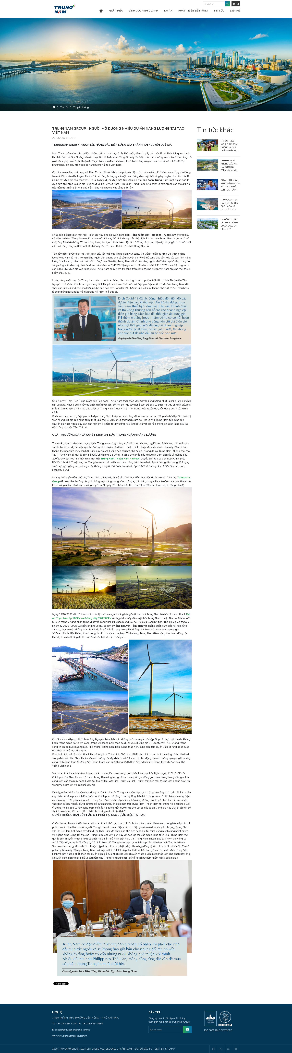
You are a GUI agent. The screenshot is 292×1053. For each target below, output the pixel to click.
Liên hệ (235, 10)
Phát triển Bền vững (193, 10)
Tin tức (219, 10)
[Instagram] (221, 1049)
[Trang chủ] (101, 13)
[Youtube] (236, 1049)
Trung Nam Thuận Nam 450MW (120, 458)
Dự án (168, 10)
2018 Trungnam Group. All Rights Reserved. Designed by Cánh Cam (92, 1048)
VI (237, 4)
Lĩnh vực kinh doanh (143, 10)
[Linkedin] (228, 1049)
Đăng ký (187, 1029)
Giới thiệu (116, 10)
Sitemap (170, 1048)
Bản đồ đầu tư (143, 1048)
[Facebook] (213, 1049)
